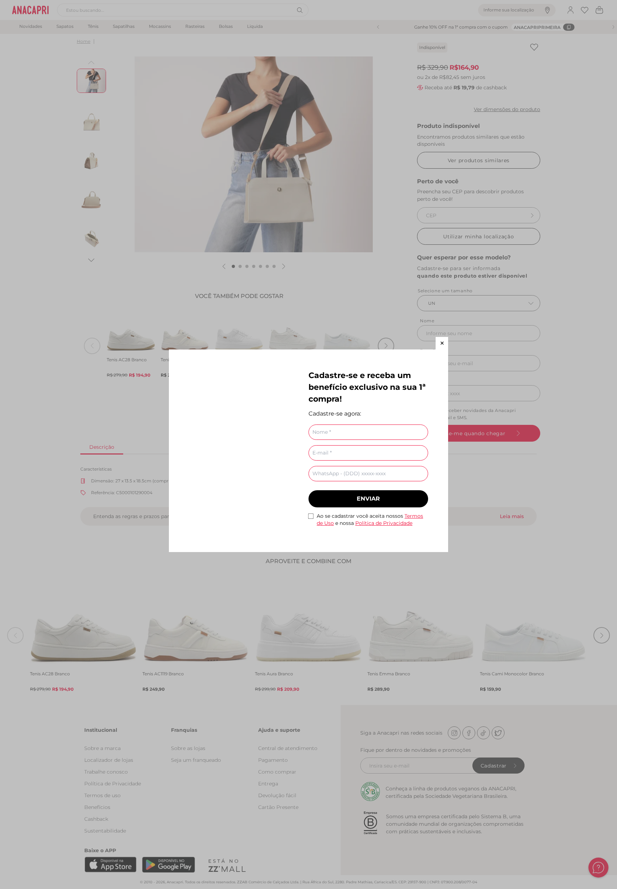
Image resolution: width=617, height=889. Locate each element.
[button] (442, 343)
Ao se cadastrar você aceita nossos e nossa (370, 519)
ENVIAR (368, 498)
